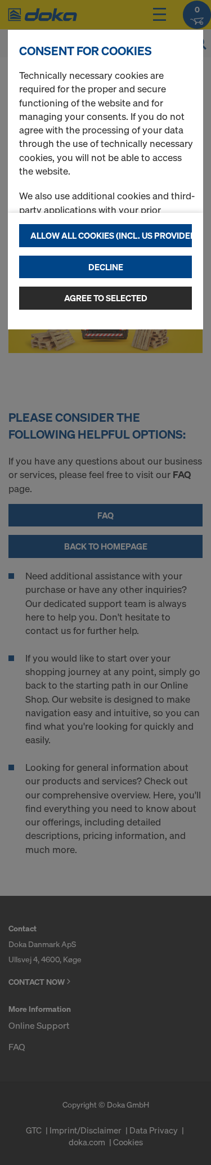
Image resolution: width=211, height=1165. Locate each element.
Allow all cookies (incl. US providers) (111, 235)
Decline (105, 267)
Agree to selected (105, 297)
